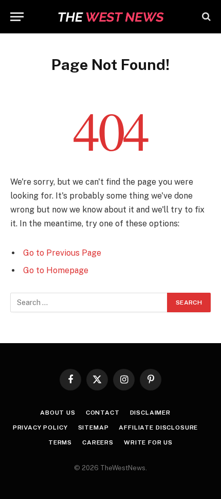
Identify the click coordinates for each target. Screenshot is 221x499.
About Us (58, 412)
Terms (60, 442)
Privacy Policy (40, 427)
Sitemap (93, 427)
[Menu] (17, 16)
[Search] (205, 16)
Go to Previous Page (62, 253)
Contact (103, 412)
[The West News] (110, 17)
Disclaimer (150, 412)
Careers (98, 442)
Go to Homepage (55, 270)
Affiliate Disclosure (158, 427)
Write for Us (148, 442)
